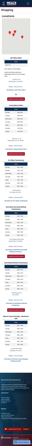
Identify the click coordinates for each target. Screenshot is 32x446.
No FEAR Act (15, 437)
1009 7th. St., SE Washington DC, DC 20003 (15, 139)
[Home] (11, 3)
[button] (15, 32)
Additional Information (16, 99)
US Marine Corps (5, 413)
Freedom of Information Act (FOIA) (21, 439)
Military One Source (6, 417)
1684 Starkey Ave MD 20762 (16, 294)
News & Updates (5, 399)
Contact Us (4, 402)
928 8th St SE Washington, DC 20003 (15, 80)
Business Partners (5, 401)
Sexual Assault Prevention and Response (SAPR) (13, 418)
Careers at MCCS (5, 397)
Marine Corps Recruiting (7, 415)
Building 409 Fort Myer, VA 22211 (15, 191)
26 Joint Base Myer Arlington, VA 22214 (16, 349)
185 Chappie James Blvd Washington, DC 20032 (16, 240)
